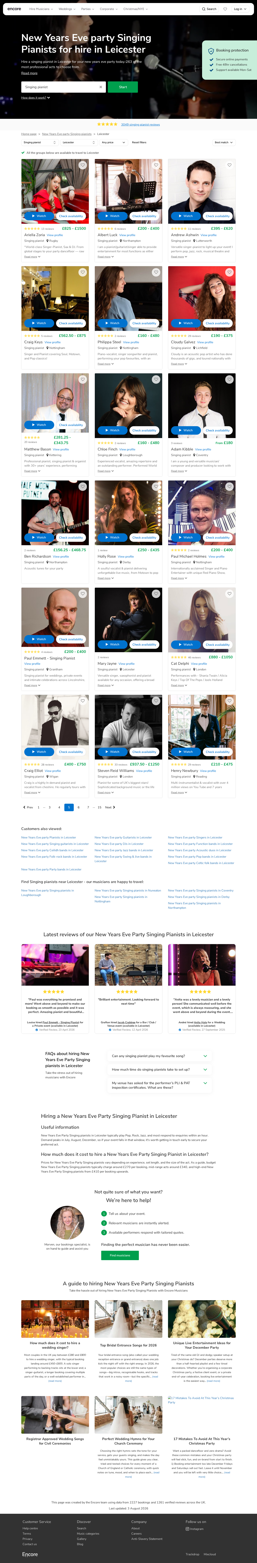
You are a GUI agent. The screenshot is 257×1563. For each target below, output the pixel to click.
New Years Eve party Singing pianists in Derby (199, 897)
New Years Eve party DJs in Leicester (119, 844)
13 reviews (47, 229)
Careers (136, 1534)
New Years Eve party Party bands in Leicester (51, 869)
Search (211, 9)
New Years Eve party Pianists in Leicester (48, 837)
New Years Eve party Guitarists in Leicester (123, 837)
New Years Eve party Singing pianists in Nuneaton (128, 890)
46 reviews (194, 657)
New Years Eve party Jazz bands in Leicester (124, 850)
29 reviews (194, 336)
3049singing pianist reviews (140, 125)
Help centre (30, 1528)
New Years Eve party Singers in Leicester (195, 837)
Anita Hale (200, 1022)
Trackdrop (192, 1554)
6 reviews (120, 229)
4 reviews (46, 652)
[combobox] (40, 142)
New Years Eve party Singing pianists (67, 134)
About (135, 1528)
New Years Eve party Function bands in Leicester (200, 844)
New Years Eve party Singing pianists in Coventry (200, 890)
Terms (27, 1534)
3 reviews (176, 443)
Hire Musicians (39, 9)
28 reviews (47, 764)
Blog (80, 1544)
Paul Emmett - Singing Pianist (61, 1022)
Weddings (65, 9)
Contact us (30, 1544)
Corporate (107, 9)
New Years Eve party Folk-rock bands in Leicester (54, 857)
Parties (85, 9)
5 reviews (46, 336)
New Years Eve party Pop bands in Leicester (197, 857)
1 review (103, 550)
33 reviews (121, 764)
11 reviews (194, 229)
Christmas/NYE (133, 9)
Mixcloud (210, 1554)
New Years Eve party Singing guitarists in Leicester (55, 844)
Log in (238, 9)
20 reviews (30, 442)
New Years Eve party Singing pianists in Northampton (194, 905)
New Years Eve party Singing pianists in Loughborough (47, 892)
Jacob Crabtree (126, 1022)
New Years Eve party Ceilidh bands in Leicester (52, 850)
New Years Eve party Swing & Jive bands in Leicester (123, 859)
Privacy (27, 1539)
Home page (28, 134)
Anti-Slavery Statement (146, 1539)
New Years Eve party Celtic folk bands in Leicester (201, 863)
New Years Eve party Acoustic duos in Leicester (199, 850)
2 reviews (120, 336)
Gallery (81, 1539)
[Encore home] (14, 9)
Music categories (88, 1534)
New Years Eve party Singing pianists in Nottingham (121, 899)
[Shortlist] (225, 9)
